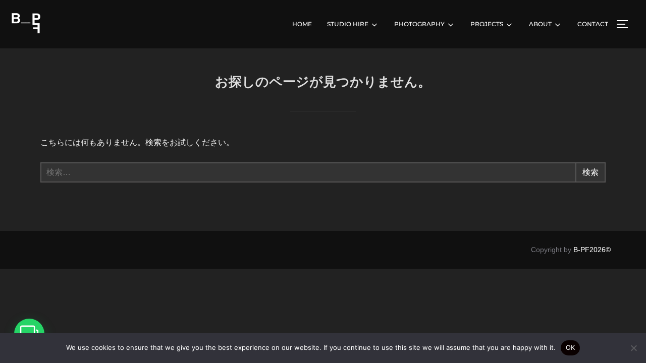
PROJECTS (486, 24)
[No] (633, 348)
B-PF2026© (592, 250)
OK (570, 347)
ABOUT (540, 24)
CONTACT (592, 24)
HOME (302, 24)
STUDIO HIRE (347, 24)
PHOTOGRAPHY (419, 24)
